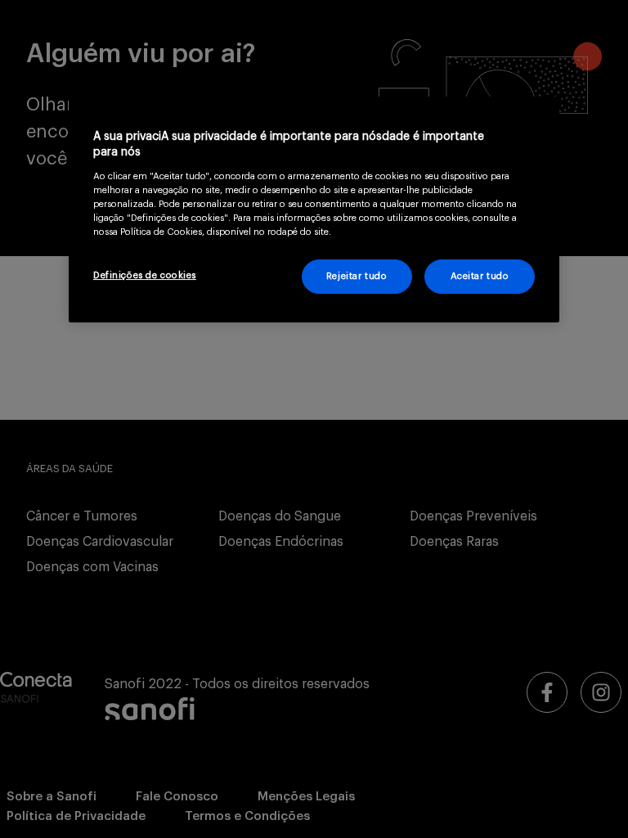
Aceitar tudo (480, 276)
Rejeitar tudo (356, 276)
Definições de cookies (144, 275)
